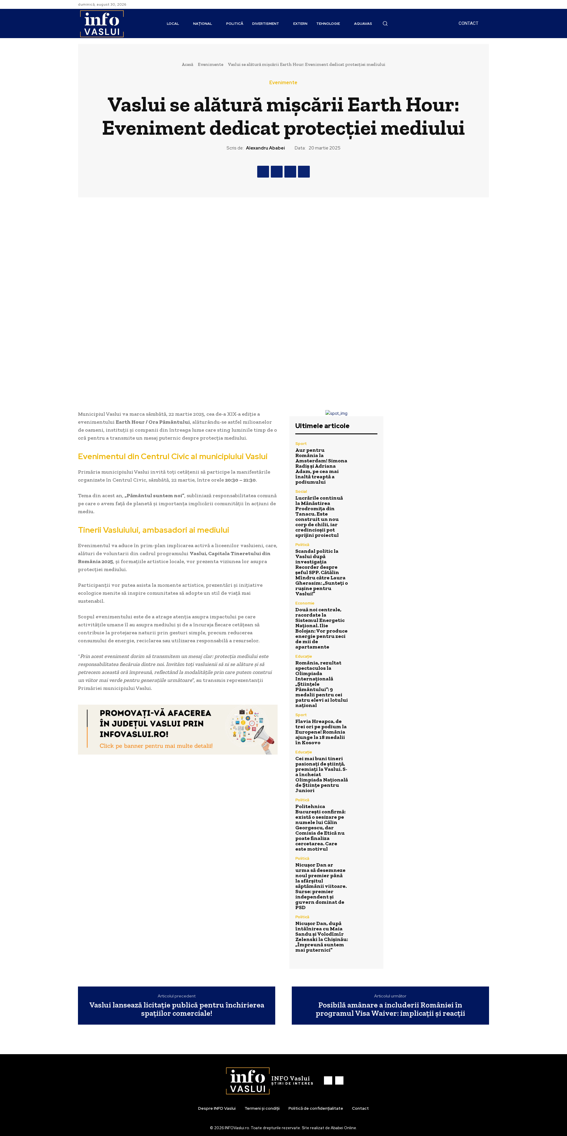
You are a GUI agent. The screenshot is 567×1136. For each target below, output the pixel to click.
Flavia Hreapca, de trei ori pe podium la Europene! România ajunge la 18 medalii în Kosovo (321, 732)
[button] (385, 23)
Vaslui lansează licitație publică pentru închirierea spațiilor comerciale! (176, 1009)
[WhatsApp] (304, 172)
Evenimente (210, 64)
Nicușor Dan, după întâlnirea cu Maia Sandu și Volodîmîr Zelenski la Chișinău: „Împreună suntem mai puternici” (321, 936)
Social (301, 491)
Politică (302, 545)
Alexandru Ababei (265, 148)
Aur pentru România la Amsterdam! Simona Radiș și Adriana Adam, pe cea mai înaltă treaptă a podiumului (321, 466)
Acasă (187, 64)
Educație (303, 656)
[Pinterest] (290, 172)
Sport (301, 444)
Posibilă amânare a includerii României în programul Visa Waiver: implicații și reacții (390, 1009)
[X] (277, 172)
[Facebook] (478, 4)
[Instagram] (485, 4)
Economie (305, 603)
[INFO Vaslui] (102, 23)
